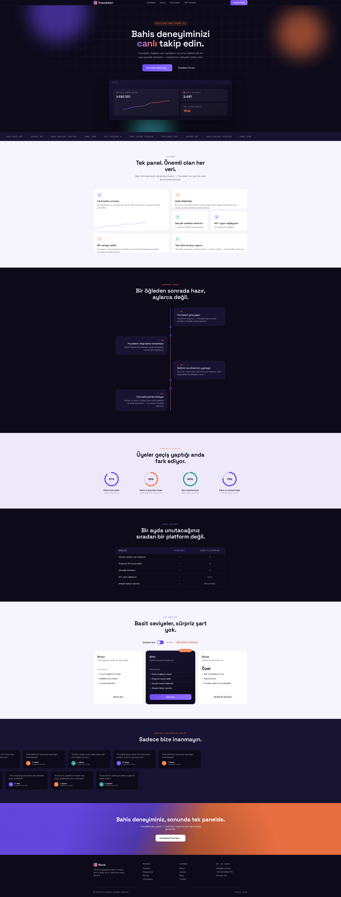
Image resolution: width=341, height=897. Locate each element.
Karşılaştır (175, 2)
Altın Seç (170, 697)
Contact (182, 879)
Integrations (148, 872)
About (182, 868)
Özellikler (151, 2)
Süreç (163, 2)
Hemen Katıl (239, 2)
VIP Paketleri (190, 2)
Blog (181, 875)
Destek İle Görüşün (223, 697)
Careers (182, 872)
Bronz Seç (118, 697)
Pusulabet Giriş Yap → (157, 68)
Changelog (148, 879)
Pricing (146, 875)
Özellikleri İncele (186, 68)
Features (146, 868)
